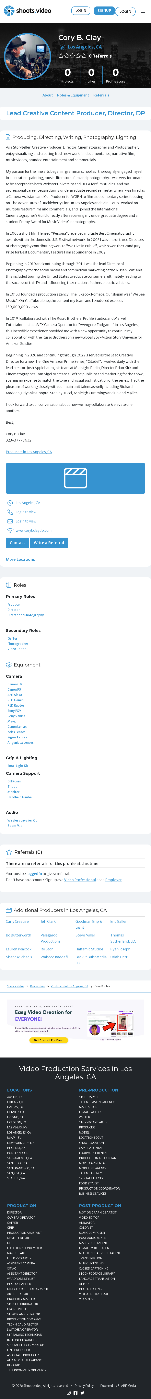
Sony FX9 (14, 711)
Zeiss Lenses (16, 732)
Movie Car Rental (92, 1163)
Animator (87, 1223)
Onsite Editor (18, 1238)
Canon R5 (14, 689)
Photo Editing (90, 1289)
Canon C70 (15, 684)
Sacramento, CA (19, 1158)
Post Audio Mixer (92, 1238)
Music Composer (92, 1233)
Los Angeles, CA (85, 47)
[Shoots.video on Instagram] (69, 1393)
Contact (17, 542)
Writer (84, 1117)
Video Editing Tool (94, 1294)
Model (84, 1132)
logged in (34, 873)
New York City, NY (20, 1143)
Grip (10, 1227)
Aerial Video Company (24, 1360)
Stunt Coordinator (22, 1304)
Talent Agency (90, 1173)
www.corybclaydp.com (34, 530)
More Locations (20, 559)
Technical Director (22, 1324)
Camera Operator (21, 1217)
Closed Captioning (94, 1268)
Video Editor (16, 649)
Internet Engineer (22, 1340)
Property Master (21, 1299)
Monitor (13, 792)
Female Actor (90, 1112)
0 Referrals (100, 56)
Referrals (101, 95)
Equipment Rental (93, 1153)
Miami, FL (14, 1137)
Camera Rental (91, 1148)
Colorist (86, 1227)
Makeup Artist (18, 1253)
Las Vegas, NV (17, 1127)
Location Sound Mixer (24, 1248)
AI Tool (84, 1284)
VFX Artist (87, 1299)
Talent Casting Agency (97, 1102)
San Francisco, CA (20, 1168)
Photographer (17, 644)
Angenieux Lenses (20, 742)
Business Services (92, 1193)
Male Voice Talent (93, 1243)
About (47, 95)
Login (80, 10)
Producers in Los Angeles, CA (29, 452)
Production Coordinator (99, 1188)
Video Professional (80, 880)
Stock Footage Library (97, 1273)
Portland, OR (17, 1153)
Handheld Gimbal (19, 797)
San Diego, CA (17, 1163)
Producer (14, 604)
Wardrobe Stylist (21, 1279)
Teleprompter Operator (26, 1370)
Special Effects (91, 1178)
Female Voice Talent (95, 1248)
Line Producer (18, 1350)
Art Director (17, 1294)
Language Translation (97, 1279)
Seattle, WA (16, 1178)
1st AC (11, 1268)
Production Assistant (24, 1233)
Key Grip (13, 1365)
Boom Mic (14, 826)
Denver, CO (15, 1112)
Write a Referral (49, 542)
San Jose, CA (16, 1173)
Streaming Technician (24, 1335)
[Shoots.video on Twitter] (82, 1393)
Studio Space (89, 1097)
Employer (113, 880)
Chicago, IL (15, 1102)
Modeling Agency (93, 1168)
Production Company (24, 1319)
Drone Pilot (16, 1309)
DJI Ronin (14, 781)
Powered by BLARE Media (118, 1386)
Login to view (26, 512)
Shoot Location (91, 1143)
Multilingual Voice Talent (100, 1253)
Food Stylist (89, 1183)
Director (13, 610)
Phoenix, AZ (16, 1148)
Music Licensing (91, 1263)
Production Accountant (98, 1158)
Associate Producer (23, 1355)
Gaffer (12, 638)
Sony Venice (16, 716)
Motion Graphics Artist (98, 1212)
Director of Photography (25, 615)
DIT (9, 1243)
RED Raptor (15, 705)
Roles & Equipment (73, 95)
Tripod (12, 787)
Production (37, 986)
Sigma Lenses (17, 737)
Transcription (90, 1258)
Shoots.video (15, 986)
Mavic (11, 721)
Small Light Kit (17, 766)
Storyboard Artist (94, 1122)
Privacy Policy (84, 1386)
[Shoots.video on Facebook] (75, 1393)
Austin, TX (14, 1097)
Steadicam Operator (23, 1314)
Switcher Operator (22, 1329)
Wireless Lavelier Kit (22, 820)
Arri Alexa (14, 695)
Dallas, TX (15, 1107)
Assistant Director (22, 1273)
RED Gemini (15, 700)
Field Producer (19, 1258)
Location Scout (91, 1137)
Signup (104, 10)
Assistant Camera (21, 1263)
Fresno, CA (15, 1117)
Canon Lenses (17, 727)
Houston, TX (16, 1122)
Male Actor (88, 1107)
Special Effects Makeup (25, 1345)
